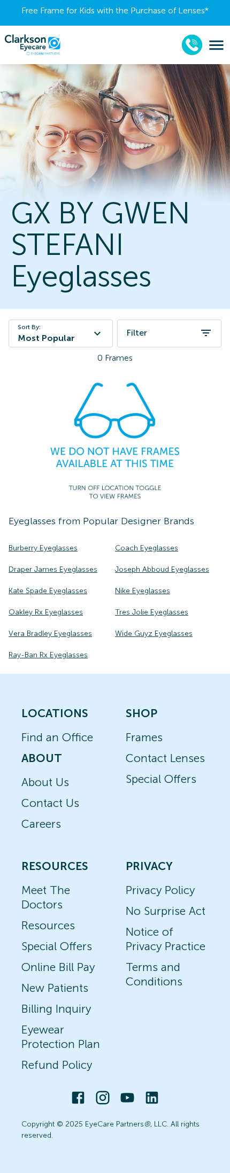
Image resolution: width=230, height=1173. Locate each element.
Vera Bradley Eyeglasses (50, 633)
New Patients (54, 988)
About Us (45, 782)
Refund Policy (56, 1064)
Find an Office (57, 737)
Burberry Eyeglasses (43, 548)
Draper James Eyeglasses (53, 569)
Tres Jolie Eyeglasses (151, 612)
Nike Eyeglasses (142, 590)
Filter (136, 333)
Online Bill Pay (58, 967)
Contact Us (50, 803)
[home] (32, 45)
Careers (41, 823)
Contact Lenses (165, 758)
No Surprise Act (165, 911)
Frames (144, 737)
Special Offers (161, 779)
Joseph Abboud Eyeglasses (162, 569)
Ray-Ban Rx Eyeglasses (48, 654)
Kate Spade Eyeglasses (48, 590)
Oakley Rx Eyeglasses (46, 612)
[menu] (216, 45)
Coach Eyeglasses (146, 548)
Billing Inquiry (56, 1008)
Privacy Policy (160, 890)
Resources (48, 925)
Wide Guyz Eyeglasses (154, 633)
